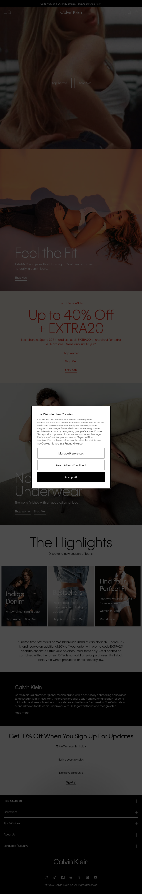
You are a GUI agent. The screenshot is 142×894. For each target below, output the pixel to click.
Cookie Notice (50, 443)
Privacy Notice (74, 443)
